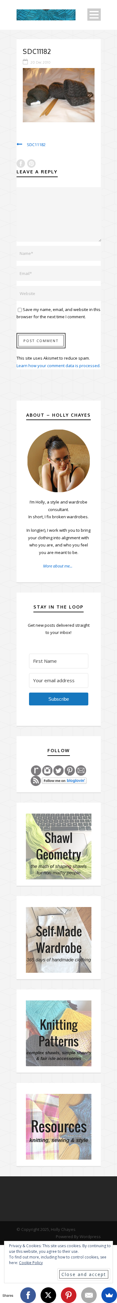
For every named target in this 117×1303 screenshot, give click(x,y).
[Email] (89, 1295)
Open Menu (94, 14)
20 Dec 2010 (41, 62)
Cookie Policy (31, 1262)
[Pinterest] (68, 1295)
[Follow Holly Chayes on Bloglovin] (64, 780)
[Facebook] (28, 1295)
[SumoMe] (109, 1295)
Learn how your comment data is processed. (58, 365)
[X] (48, 1295)
